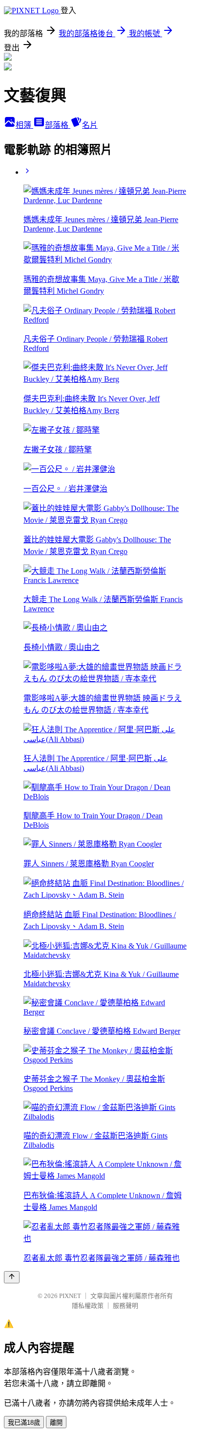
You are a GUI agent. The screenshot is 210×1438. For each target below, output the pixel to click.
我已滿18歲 (24, 1422)
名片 (90, 125)
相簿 (24, 125)
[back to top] (12, 1277)
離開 (56, 1422)
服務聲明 (125, 1305)
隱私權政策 (88, 1305)
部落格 (57, 125)
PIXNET (70, 1295)
